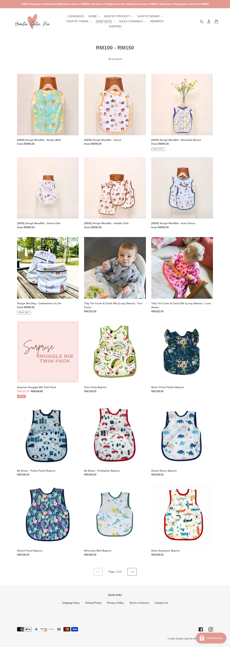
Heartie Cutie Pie (184, 639)
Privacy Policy (115, 602)
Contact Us (161, 602)
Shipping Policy (71, 602)
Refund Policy (93, 602)
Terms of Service (139, 602)
